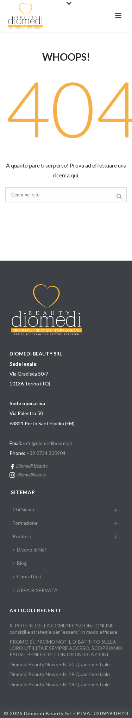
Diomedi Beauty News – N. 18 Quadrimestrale (60, 684)
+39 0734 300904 (45, 453)
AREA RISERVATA (37, 590)
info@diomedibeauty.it (48, 443)
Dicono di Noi (31, 550)
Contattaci (29, 576)
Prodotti (22, 536)
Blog (22, 563)
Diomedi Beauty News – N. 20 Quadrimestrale (60, 664)
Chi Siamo (23, 509)
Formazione (25, 523)
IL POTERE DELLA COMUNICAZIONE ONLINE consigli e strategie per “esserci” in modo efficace (63, 628)
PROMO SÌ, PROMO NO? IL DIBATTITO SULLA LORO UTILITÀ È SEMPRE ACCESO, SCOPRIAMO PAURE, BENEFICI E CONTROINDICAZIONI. (66, 648)
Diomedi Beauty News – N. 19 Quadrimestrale (60, 674)
